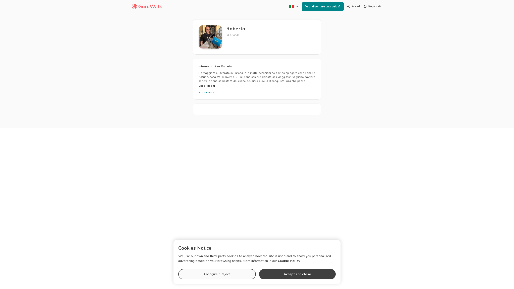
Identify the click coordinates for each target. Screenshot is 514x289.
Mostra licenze (207, 92)
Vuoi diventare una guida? (323, 6)
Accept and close (297, 274)
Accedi (356, 6)
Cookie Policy (289, 261)
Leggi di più (207, 86)
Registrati (374, 6)
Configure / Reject (217, 274)
